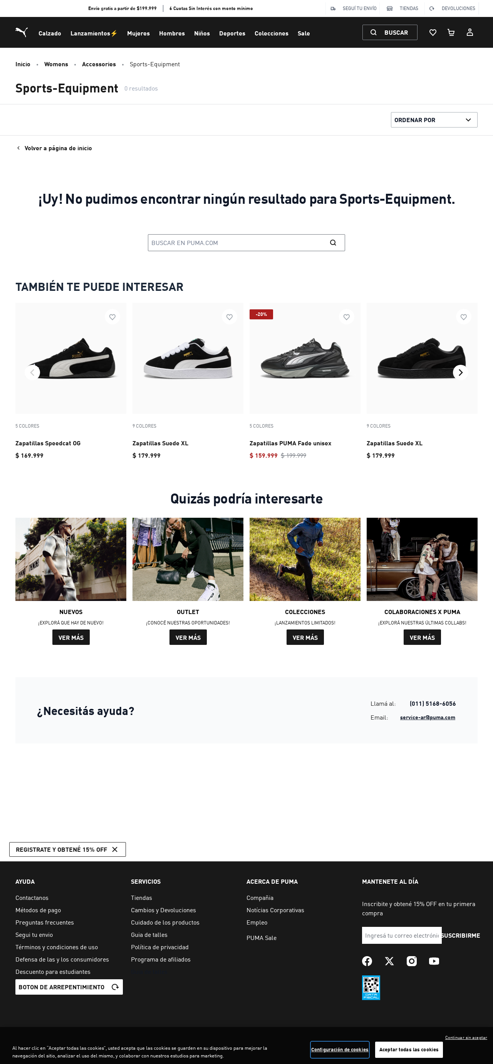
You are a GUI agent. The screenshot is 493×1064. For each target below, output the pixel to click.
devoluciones (458, 8)
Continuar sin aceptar (466, 1037)
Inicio (22, 63)
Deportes (232, 33)
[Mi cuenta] (470, 32)
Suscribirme (460, 935)
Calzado (50, 33)
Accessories (99, 63)
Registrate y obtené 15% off (61, 849)
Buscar (396, 32)
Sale (304, 33)
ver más (71, 637)
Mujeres (138, 33)
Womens (56, 63)
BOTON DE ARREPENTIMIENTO (61, 986)
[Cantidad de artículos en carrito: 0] (451, 32)
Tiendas (409, 8)
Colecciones (271, 33)
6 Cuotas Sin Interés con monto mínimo (211, 8)
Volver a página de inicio (58, 147)
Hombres (172, 33)
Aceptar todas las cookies (409, 1049)
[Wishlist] (433, 32)
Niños (202, 33)
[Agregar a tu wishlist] (112, 316)
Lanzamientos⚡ (94, 33)
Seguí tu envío (360, 8)
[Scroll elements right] (460, 372)
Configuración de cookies (340, 1049)
